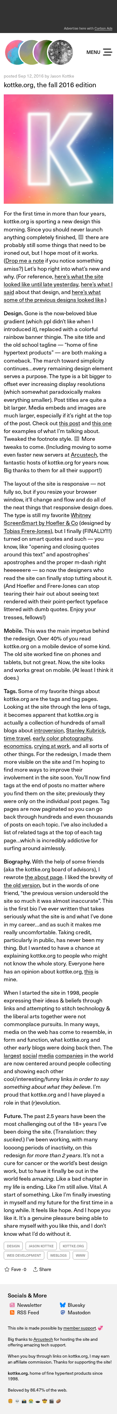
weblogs (58, 1255)
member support (79, 1328)
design (13, 1246)
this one (102, 423)
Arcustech (43, 1339)
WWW (80, 1255)
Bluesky (76, 1304)
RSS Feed (28, 1312)
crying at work (52, 745)
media (46, 1055)
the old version (22, 885)
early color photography (62, 738)
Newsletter (29, 1304)
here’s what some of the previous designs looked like (54, 296)
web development (24, 1255)
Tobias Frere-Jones (27, 530)
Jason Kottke (62, 76)
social (29, 1055)
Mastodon (79, 1312)
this (88, 971)
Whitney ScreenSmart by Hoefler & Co (47, 519)
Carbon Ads (103, 28)
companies (69, 1055)
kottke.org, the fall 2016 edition (50, 84)
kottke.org (73, 1246)
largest (12, 1055)
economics (18, 745)
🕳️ (37, 1401)
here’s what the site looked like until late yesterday (53, 280)
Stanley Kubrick (85, 730)
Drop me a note (24, 260)
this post (69, 423)
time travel (17, 738)
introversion (49, 730)
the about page (43, 877)
